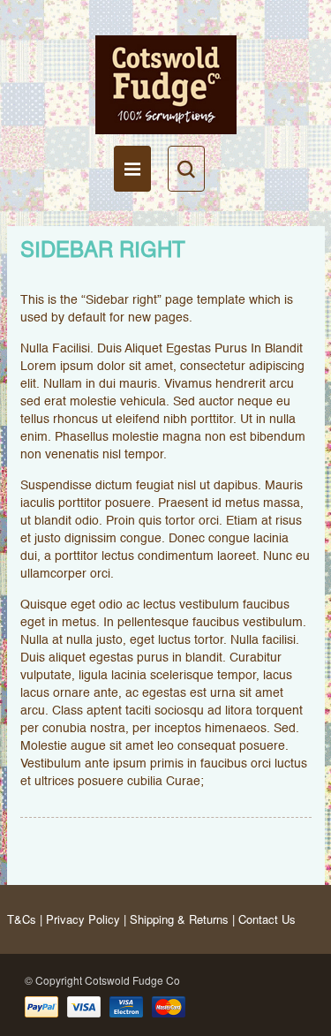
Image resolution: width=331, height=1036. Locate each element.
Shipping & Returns (179, 919)
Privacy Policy (83, 919)
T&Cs (21, 919)
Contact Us (267, 919)
